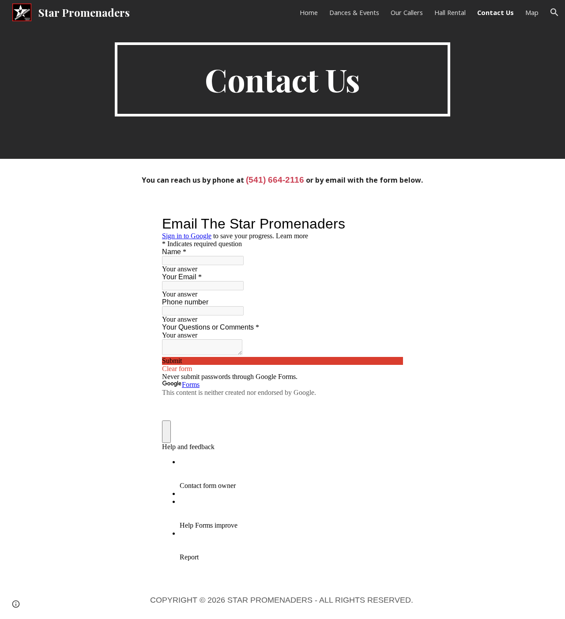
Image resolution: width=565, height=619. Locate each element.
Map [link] (532, 12)
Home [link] (309, 12)
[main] (282, 79)
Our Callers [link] (407, 12)
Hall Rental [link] (450, 12)
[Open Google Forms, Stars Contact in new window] (389, 223)
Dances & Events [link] (354, 12)
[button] (554, 12)
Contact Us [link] (495, 12)
